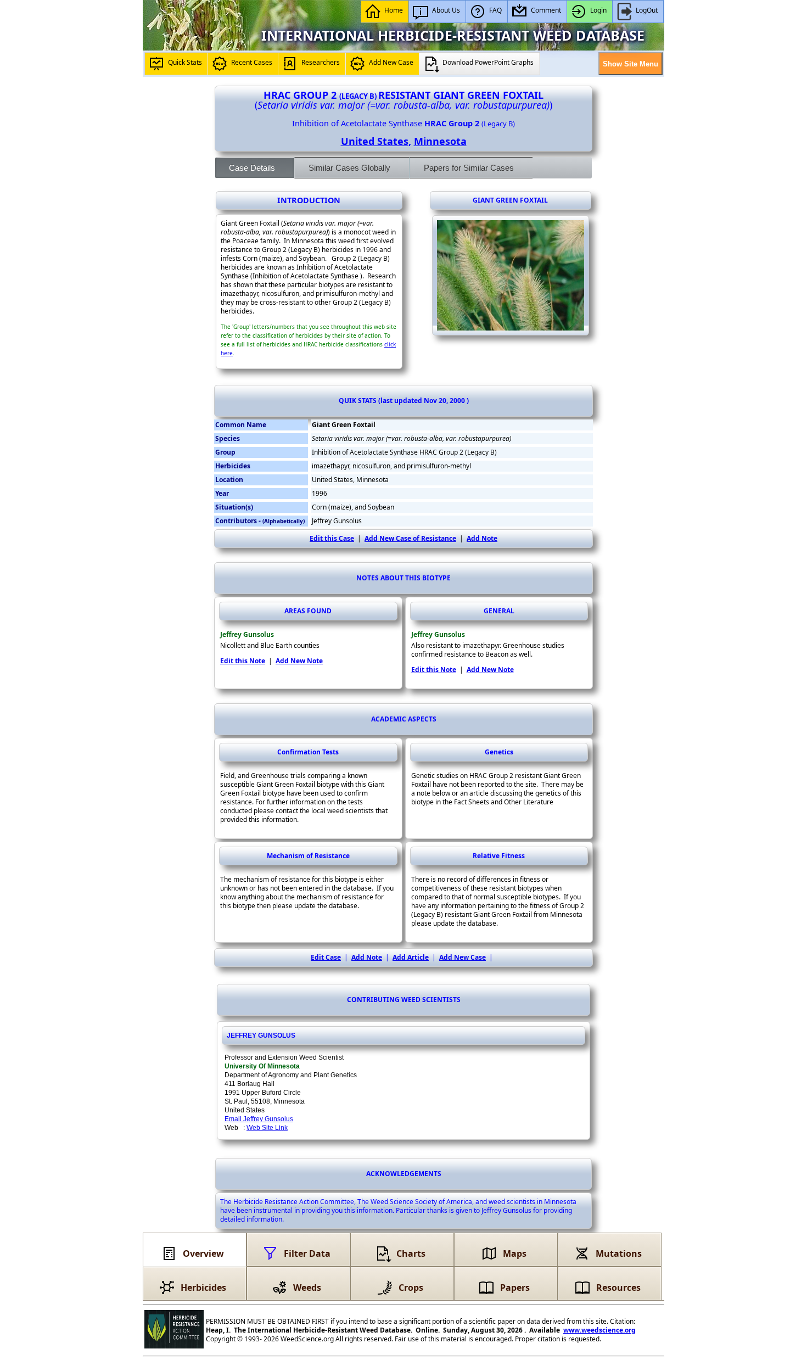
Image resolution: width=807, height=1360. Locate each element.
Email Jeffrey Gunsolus (259, 1119)
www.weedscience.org (599, 1330)
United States (374, 141)
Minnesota (440, 141)
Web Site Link (267, 1128)
